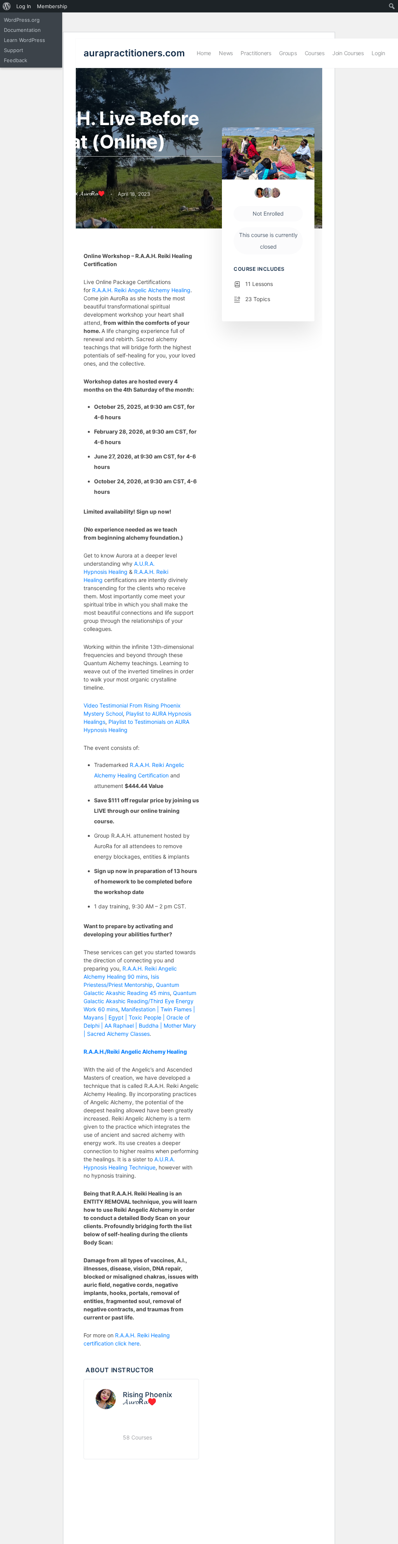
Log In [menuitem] (23, 6)
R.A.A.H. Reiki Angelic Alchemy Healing (141, 290)
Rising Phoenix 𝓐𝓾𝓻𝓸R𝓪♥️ (147, 1398)
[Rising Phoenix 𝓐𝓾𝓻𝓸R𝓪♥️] (106, 1398)
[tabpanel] (141, 799)
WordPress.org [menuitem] (22, 20)
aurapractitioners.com (134, 53)
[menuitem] (7, 6)
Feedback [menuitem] (15, 60)
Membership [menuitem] (52, 6)
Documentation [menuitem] (22, 30)
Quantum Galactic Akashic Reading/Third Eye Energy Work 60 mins (140, 1001)
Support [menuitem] (13, 50)
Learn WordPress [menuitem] (24, 40)
